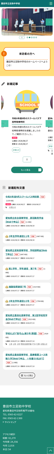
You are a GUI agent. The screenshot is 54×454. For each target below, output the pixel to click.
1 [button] (27, 37)
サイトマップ (10, 422)
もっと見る (25, 169)
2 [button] (29, 37)
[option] (27, 22)
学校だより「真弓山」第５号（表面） (22, 333)
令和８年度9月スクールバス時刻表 (23, 196)
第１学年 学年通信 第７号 (23, 268)
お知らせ (12, 207)
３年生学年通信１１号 (19, 236)
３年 (18, 344)
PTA (34, 344)
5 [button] (36, 37)
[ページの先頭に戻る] (50, 451)
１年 (10, 344)
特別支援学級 (26, 344)
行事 (38, 344)
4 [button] (34, 37)
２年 (14, 344)
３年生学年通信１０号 (19, 301)
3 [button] (32, 37)
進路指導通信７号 (17, 286)
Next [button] (49, 22)
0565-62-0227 (15, 414)
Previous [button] (5, 22)
